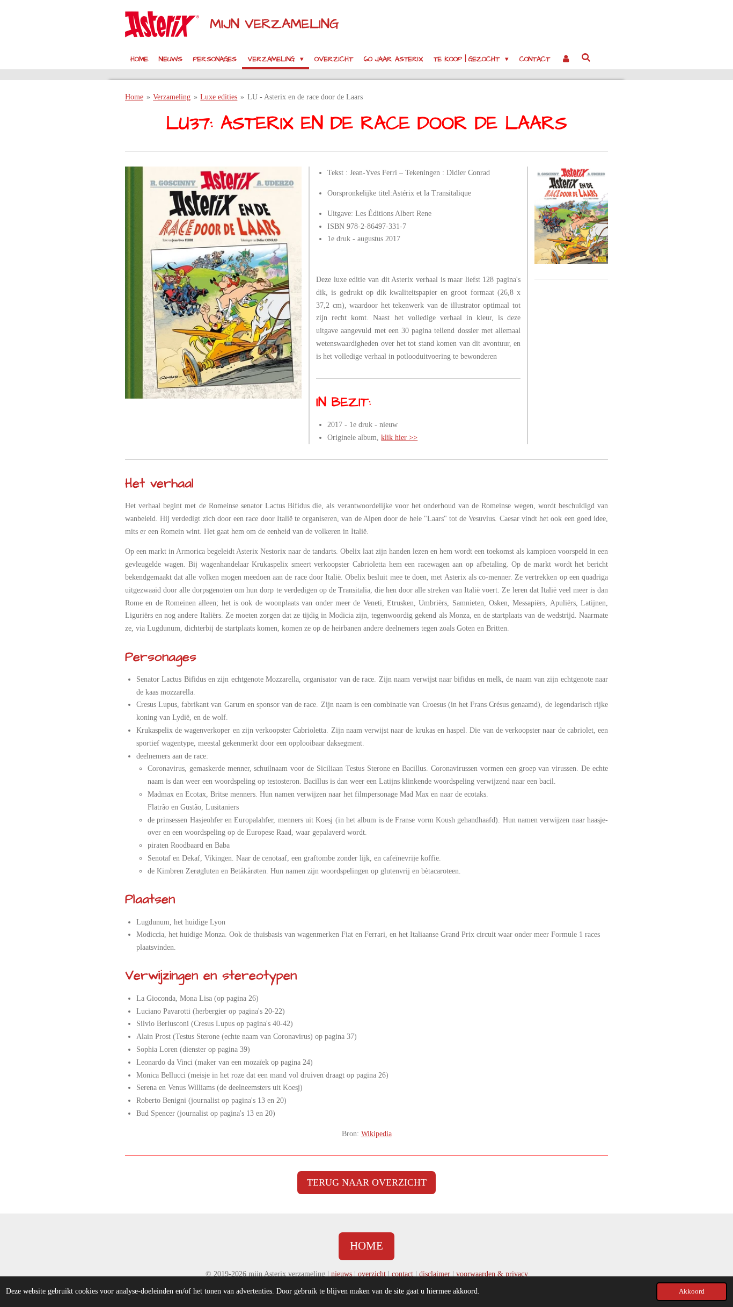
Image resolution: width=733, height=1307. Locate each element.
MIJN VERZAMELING (274, 24)
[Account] (565, 59)
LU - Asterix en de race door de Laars (305, 97)
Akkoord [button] (692, 1291)
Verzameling (171, 97)
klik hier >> (399, 438)
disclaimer (434, 1274)
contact (402, 1274)
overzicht (372, 1274)
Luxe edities (218, 97)
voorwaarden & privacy (492, 1274)
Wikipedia (376, 1134)
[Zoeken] (586, 58)
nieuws (341, 1274)
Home (134, 97)
